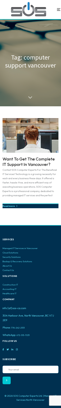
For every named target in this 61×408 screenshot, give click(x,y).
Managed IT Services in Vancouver (20, 248)
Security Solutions (12, 257)
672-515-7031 (23, 335)
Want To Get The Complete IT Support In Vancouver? (29, 161)
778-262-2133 (18, 327)
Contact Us (8, 270)
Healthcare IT (9, 293)
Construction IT (10, 284)
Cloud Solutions (10, 252)
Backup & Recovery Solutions (17, 261)
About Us (7, 265)
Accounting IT (9, 289)
